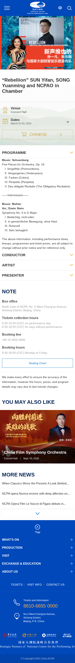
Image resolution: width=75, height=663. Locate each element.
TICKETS (17, 584)
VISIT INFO (34, 584)
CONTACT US (55, 584)
